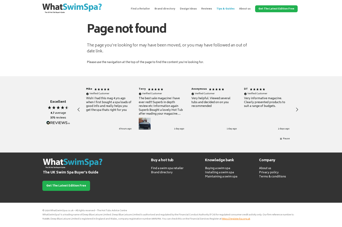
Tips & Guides (226, 9)
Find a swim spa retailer (167, 168)
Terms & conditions (272, 176)
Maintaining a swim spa (221, 176)
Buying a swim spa (217, 168)
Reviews (206, 9)
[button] (79, 109)
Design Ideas (188, 9)
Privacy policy (269, 172)
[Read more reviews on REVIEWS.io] (58, 123)
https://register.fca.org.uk (236, 219)
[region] (188, 109)
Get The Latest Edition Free (276, 9)
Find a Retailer (140, 9)
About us (245, 9)
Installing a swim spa (219, 172)
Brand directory (165, 9)
